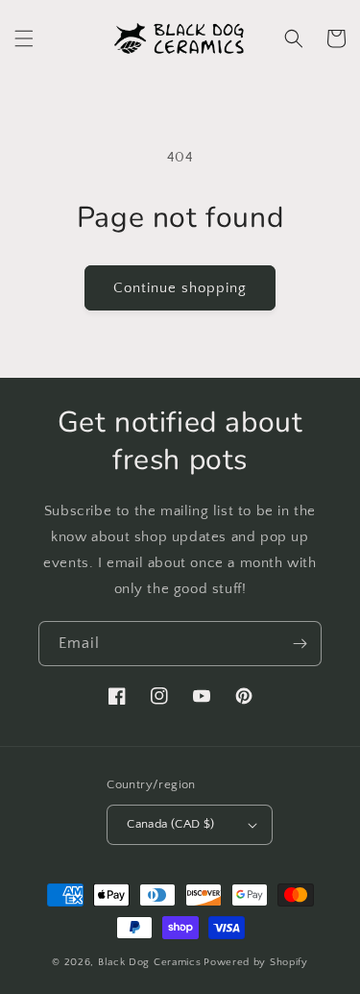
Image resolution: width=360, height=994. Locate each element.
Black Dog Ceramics (150, 962)
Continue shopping (180, 288)
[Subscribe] (299, 643)
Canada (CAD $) (171, 824)
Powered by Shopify (256, 962)
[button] (24, 38)
